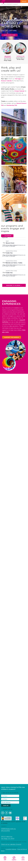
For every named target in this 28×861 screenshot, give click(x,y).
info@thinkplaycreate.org (8, 829)
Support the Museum (11, 337)
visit (5, 860)
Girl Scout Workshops (7, 57)
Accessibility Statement (11, 849)
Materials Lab (20, 56)
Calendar (8, 236)
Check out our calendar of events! (11, 844)
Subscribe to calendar (13, 285)
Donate (24, 1)
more (23, 860)
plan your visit (9, 35)
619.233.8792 (5, 831)
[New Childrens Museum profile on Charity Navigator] (17, 818)
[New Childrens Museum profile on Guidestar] (25, 818)
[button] (2, 16)
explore (14, 860)
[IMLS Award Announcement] (6, 818)
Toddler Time (9, 253)
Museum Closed (10, 243)
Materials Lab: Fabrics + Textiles (14, 263)
